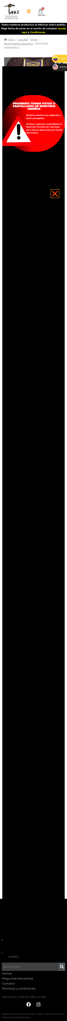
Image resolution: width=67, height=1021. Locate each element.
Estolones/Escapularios (18, 43)
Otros (34, 39)
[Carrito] (40, 11)
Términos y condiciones (18, 988)
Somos (7, 973)
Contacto (8, 983)
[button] (29, 11)
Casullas (23, 39)
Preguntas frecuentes (17, 978)
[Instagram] (38, 1004)
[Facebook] (28, 1004)
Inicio (11, 39)
